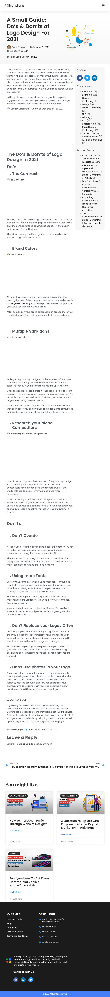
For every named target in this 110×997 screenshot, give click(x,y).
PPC (84, 114)
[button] (103, 5)
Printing (86, 117)
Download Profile (14, 919)
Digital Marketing (91, 107)
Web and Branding (92, 139)
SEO (84, 120)
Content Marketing (87, 99)
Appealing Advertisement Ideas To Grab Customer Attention (90, 204)
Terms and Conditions (17, 936)
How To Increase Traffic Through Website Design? (91, 158)
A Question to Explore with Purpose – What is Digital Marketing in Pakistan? (92, 172)
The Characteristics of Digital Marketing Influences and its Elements (92, 220)
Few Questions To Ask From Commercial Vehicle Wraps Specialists (91, 188)
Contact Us (12, 927)
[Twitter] (30, 979)
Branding (87, 94)
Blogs (9, 923)
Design (24, 50)
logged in (25, 744)
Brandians (87, 91)
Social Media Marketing (89, 128)
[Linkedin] (23, 979)
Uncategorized (90, 136)
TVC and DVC (89, 133)
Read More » (15, 831)
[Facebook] (15, 979)
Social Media (89, 123)
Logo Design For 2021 (27, 56)
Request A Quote (15, 931)
